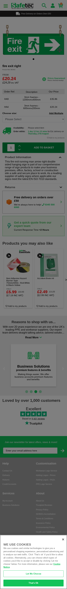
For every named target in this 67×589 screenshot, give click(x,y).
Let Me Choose (33, 574)
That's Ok (33, 583)
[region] (33, 562)
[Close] (63, 539)
